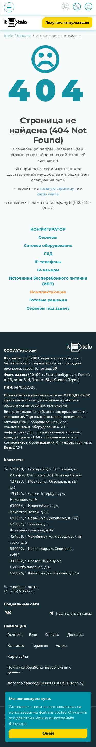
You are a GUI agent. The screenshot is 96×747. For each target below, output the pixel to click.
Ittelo (8, 35)
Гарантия (40, 645)
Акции (61, 645)
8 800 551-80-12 (24, 586)
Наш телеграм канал (74, 613)
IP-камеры (48, 270)
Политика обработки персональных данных (39, 669)
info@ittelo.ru (22, 591)
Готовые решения (48, 300)
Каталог (24, 35)
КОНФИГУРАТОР (48, 229)
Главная (15, 634)
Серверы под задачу (48, 308)
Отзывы (52, 634)
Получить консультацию (67, 22)
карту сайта (47, 194)
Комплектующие (48, 291)
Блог (33, 634)
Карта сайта (18, 656)
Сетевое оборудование (48, 245)
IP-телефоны (48, 261)
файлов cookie (52, 712)
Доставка (75, 634)
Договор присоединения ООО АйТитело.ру (46, 682)
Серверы (48, 237)
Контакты (16, 645)
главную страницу (57, 188)
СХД (48, 253)
